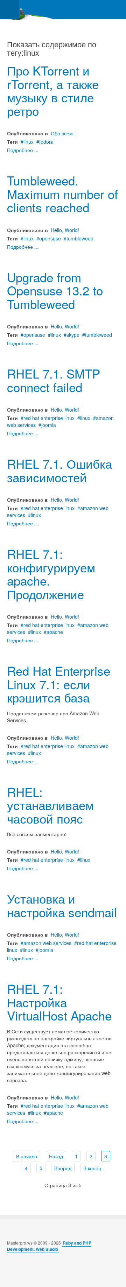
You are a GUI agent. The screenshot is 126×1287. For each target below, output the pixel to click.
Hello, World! (65, 230)
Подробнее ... (22, 149)
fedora (46, 141)
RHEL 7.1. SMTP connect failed (53, 380)
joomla (48, 424)
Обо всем (62, 133)
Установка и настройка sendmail (62, 905)
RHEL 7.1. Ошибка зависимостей (59, 470)
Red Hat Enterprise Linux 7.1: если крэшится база (58, 684)
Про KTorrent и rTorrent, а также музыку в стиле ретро (53, 90)
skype (72, 334)
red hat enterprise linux (49, 417)
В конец (92, 1168)
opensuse (50, 238)
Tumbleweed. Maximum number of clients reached (62, 194)
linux (28, 141)
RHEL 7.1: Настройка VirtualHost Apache (59, 1002)
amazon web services (47, 942)
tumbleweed (79, 238)
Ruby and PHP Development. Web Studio (49, 1246)
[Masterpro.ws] (28, 9)
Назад (56, 1156)
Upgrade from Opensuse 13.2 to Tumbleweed (55, 290)
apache (55, 631)
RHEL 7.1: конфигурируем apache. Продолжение (51, 574)
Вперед (62, 1168)
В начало (26, 1156)
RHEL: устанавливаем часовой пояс (50, 805)
